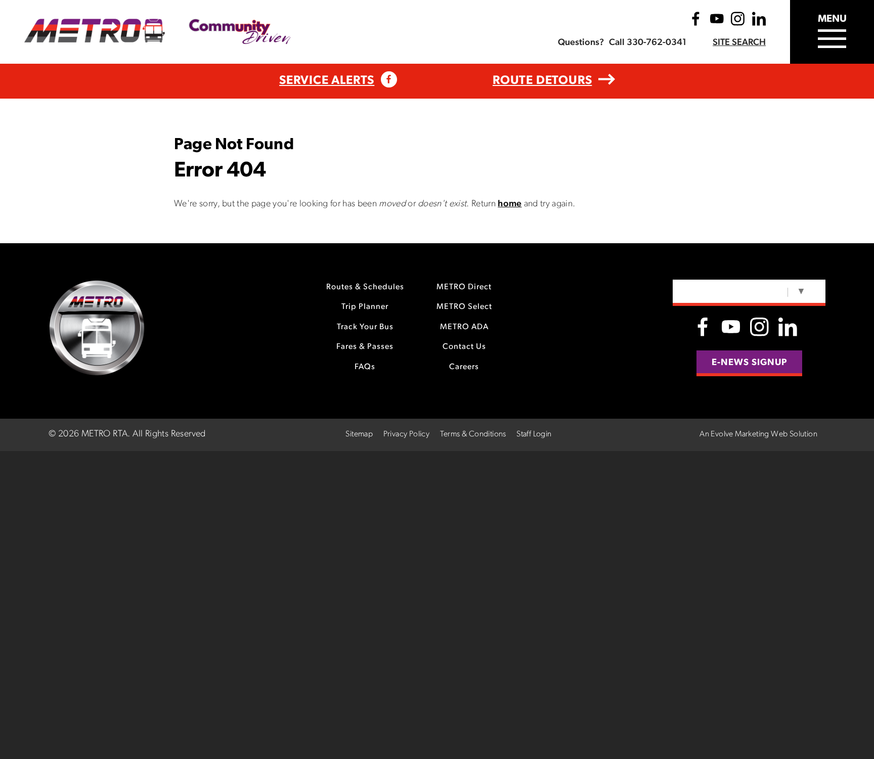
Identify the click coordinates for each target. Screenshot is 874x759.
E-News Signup (749, 363)
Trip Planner (364, 307)
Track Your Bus (365, 327)
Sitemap (359, 434)
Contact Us (464, 347)
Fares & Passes (365, 347)
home (509, 204)
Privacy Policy (406, 434)
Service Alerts (326, 81)
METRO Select (464, 307)
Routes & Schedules (365, 287)
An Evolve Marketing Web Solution (758, 434)
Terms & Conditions (473, 434)
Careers (464, 367)
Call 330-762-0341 (647, 43)
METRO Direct (464, 287)
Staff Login (533, 434)
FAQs (365, 367)
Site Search (739, 43)
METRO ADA (464, 327)
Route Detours (542, 81)
